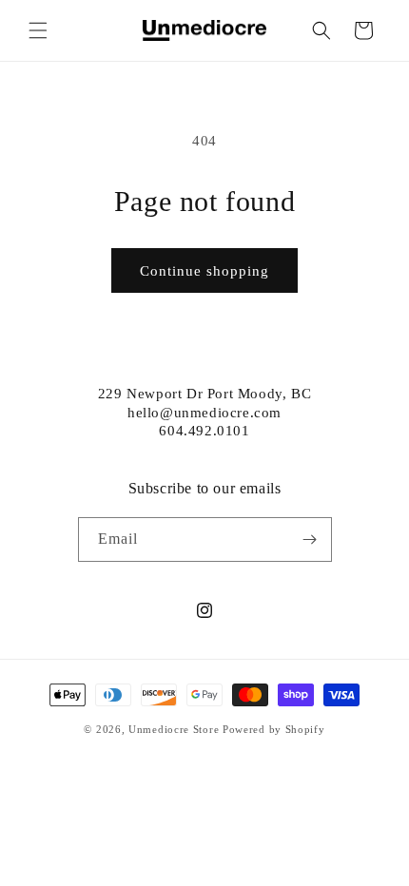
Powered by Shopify (274, 729)
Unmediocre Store (173, 729)
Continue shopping (204, 271)
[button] (38, 30)
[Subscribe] (310, 539)
